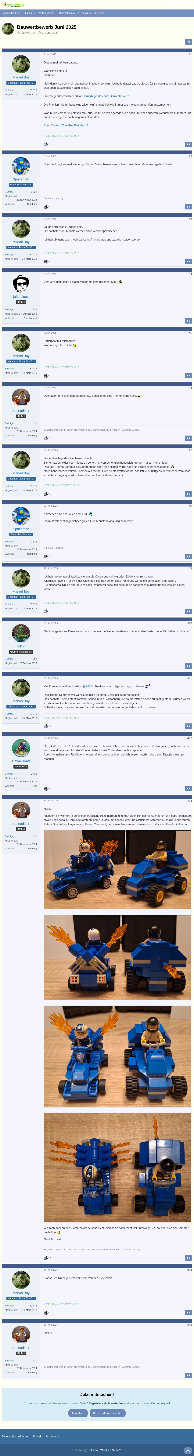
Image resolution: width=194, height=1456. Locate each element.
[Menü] (189, 5)
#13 (189, 800)
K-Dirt (89, 686)
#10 (189, 623)
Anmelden (78, 1413)
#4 (190, 273)
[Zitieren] (188, 144)
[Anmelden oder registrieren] (179, 4)
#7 (190, 450)
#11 (190, 678)
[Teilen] (188, 42)
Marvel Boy (28, 32)
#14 (189, 1270)
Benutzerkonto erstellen (107, 1413)
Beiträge (9, 90)
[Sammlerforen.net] (12, 4)
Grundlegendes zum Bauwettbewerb (106, 96)
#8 (190, 506)
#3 (190, 218)
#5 (190, 333)
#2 (190, 156)
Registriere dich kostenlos (106, 1403)
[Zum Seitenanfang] (188, 1450)
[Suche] (170, 5)
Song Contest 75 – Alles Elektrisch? (66, 125)
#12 (189, 738)
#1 (190, 54)
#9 (190, 568)
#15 (189, 1324)
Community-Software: (97, 1450)
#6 (190, 387)
